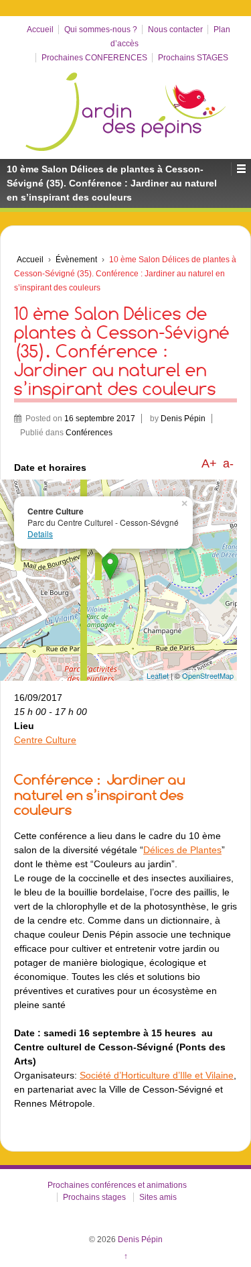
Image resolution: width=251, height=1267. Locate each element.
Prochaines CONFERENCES (94, 57)
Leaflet (158, 675)
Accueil (40, 29)
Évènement (76, 259)
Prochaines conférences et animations (117, 1185)
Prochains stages (94, 1197)
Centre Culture (45, 739)
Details (40, 533)
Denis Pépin (183, 418)
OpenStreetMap (208, 675)
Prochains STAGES (193, 57)
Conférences (89, 432)
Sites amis (158, 1197)
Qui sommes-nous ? (100, 29)
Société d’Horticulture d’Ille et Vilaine (157, 1075)
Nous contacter (175, 29)
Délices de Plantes (182, 849)
